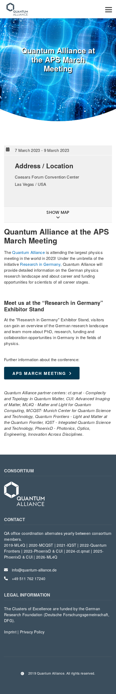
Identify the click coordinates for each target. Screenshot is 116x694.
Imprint (11, 631)
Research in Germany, (41, 264)
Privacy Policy (32, 631)
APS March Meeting (39, 373)
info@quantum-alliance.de (34, 570)
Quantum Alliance (28, 252)
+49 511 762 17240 (28, 578)
